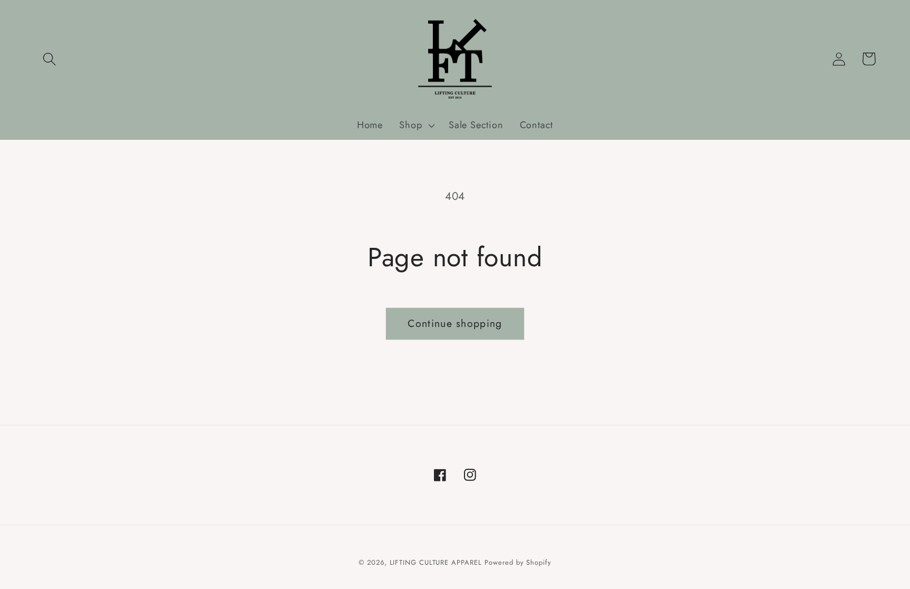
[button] (49, 59)
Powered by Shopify (517, 562)
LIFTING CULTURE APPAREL (436, 562)
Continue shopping (455, 323)
